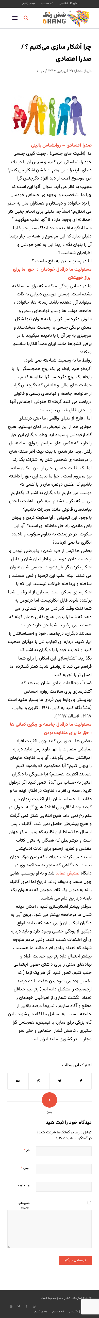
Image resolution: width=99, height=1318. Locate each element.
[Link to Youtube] (11, 1306)
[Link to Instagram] (34, 1306)
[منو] (16, 18)
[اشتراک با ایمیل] (18, 1081)
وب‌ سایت (23, 1185)
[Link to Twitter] (19, 1306)
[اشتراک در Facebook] (80, 1081)
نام (26, 1150)
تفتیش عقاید (67, 873)
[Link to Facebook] (26, 1306)
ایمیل (25, 1168)
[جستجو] (25, 18)
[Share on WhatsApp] (39, 1081)
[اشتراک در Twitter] (60, 1081)
